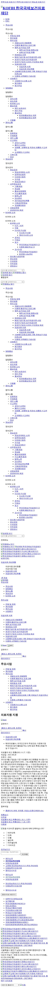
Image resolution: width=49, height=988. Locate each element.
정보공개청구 (20, 182)
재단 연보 (18, 111)
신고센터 (13, 140)
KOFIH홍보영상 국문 (27, 115)
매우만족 (11, 833)
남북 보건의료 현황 (27, 52)
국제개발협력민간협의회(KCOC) (18, 917)
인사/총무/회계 (20, 194)
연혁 (16, 228)
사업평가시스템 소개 (23, 81)
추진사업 (13, 41)
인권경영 (13, 261)
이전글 (3, 817)
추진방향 (13, 38)
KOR (7, 19)
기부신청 (13, 155)
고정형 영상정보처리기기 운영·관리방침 (21, 866)
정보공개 (9, 159)
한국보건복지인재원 (13, 908)
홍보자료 (13, 106)
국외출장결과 (20, 205)
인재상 (17, 240)
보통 (10, 838)
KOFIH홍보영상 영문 (27, 118)
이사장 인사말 (20, 230)
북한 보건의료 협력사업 (28, 50)
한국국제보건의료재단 (28, 252)
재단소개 (9, 859)
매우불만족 (12, 843)
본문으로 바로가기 (8, 2)
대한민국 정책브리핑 (13, 899)
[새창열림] (5, 941)
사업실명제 (14, 208)
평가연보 (18, 86)
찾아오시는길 (10, 870)
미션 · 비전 (19, 226)
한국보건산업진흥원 (13, 913)
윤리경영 (13, 259)
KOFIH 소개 (10, 212)
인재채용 (13, 136)
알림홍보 (9, 88)
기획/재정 (18, 186)
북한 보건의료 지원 (22, 48)
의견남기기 (5, 849)
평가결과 (18, 83)
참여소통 (9, 122)
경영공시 (13, 266)
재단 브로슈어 (20, 108)
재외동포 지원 (20, 55)
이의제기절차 (20, 177)
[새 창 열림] (18, 549)
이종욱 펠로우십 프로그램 (25, 45)
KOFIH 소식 (15, 103)
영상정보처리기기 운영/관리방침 (18, 884)
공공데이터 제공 (16, 210)
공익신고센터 (20, 143)
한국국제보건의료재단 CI (29, 245)
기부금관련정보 (21, 203)
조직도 (17, 237)
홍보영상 (18, 113)
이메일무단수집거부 (13, 868)
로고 (16, 242)
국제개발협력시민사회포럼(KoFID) (19, 920)
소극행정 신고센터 (22, 152)
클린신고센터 (20, 145)
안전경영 (13, 264)
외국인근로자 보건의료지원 (26, 59)
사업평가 (13, 78)
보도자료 (13, 101)
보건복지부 (10, 901)
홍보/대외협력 (20, 191)
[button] (4, 582)
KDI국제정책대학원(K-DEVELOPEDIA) (21, 925)
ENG (7, 21)
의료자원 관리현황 (26, 69)
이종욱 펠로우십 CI (27, 247)
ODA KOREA (10, 906)
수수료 (17, 179)
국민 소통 (14, 138)
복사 (24, 656)
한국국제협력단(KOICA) (15, 904)
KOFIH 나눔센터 (26, 254)
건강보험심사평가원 (13, 910)
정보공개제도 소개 (22, 172)
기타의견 (11, 845)
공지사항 (13, 99)
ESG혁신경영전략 (17, 256)
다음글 (3, 824)
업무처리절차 (20, 175)
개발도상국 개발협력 (23, 43)
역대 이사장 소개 (26, 235)
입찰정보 (13, 133)
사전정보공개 (15, 184)
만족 (10, 835)
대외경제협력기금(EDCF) (15, 915)
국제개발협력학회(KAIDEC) (16, 922)
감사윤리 (18, 198)
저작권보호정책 (11, 863)
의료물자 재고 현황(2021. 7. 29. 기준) (15, 822)
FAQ (12, 157)
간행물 (12, 120)
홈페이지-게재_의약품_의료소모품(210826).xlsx (24, 811)
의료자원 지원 (20, 64)
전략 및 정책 (15, 36)
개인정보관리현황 (22, 201)
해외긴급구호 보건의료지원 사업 (28, 57)
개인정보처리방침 (12, 877)
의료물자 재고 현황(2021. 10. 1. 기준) (15, 820)
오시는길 (18, 249)
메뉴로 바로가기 (38, 2)
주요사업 (9, 25)
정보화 (17, 189)
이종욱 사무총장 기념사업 (25, 76)
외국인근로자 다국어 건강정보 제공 (29, 62)
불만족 (10, 840)
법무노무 (18, 196)
